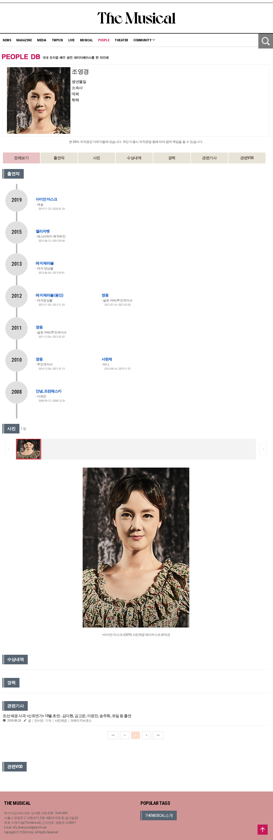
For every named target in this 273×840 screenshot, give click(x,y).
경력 (171, 158)
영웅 (105, 295)
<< (112, 735)
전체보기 (21, 158)
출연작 (59, 158)
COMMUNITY (142, 40)
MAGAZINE (24, 40)
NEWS (7, 40)
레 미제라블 (45, 263)
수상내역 (134, 158)
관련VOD (247, 158)
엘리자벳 (43, 231)
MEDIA (41, 40)
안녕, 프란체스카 (48, 391)
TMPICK (57, 40)
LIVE (71, 40)
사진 (96, 158)
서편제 (107, 359)
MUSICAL (86, 40)
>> (158, 735)
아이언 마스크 (46, 199)
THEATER (121, 40)
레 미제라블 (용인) (49, 295)
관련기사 (209, 158)
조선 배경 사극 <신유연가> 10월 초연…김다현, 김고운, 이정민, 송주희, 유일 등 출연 (67, 716)
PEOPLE (103, 40)
